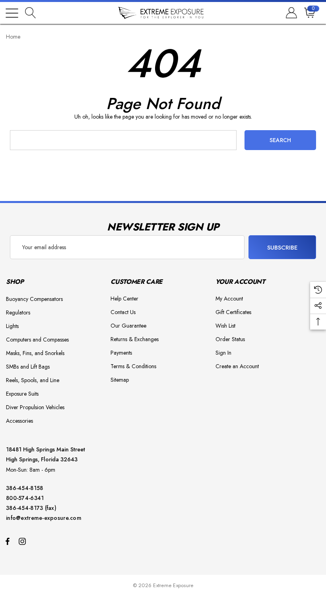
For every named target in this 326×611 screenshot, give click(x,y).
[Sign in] (291, 13)
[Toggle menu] (12, 13)
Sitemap (120, 380)
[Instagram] (23, 541)
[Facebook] (7, 541)
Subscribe (282, 247)
